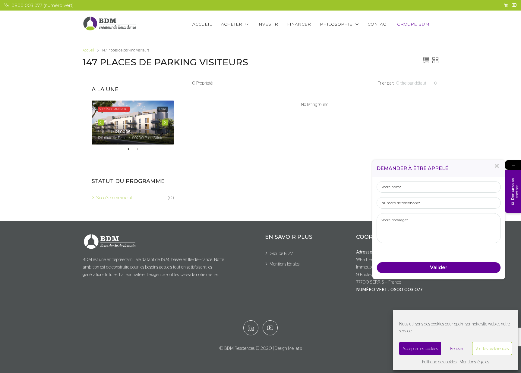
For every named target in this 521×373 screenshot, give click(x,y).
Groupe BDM (413, 24)
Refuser (456, 348)
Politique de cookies (439, 362)
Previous (101, 123)
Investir (267, 24)
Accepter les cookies (420, 348)
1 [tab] (131, 149)
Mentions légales (474, 362)
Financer (299, 24)
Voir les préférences (492, 348)
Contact (378, 24)
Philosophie (336, 24)
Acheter (231, 24)
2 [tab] (140, 149)
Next (165, 123)
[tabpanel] (133, 123)
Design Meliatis (288, 348)
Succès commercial (114, 197)
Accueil (202, 24)
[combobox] (416, 83)
